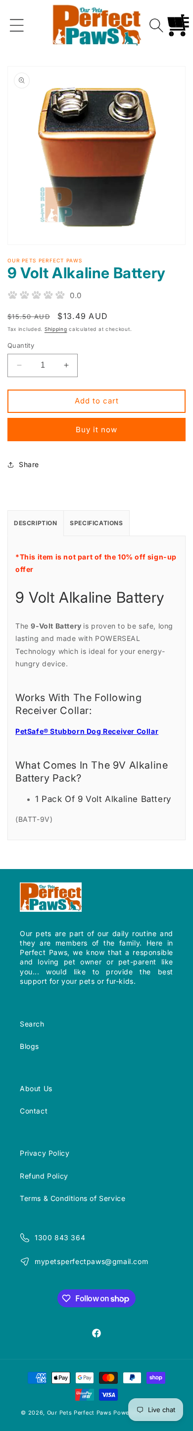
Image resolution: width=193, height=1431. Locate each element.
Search (32, 1024)
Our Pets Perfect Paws (79, 1412)
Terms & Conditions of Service (72, 1198)
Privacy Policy (44, 1153)
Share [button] (29, 464)
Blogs (29, 1046)
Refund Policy (44, 1176)
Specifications (96, 523)
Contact (34, 1111)
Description (35, 523)
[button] (17, 25)
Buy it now (96, 429)
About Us (36, 1088)
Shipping (56, 329)
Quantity (20, 345)
